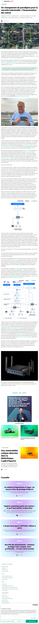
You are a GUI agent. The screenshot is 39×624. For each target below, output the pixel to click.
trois (35, 156)
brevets (2, 157)
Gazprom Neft (17, 327)
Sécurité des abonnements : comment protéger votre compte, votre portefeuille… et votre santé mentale (19, 547)
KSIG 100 (24, 392)
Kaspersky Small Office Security (7, 576)
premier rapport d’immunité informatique (14, 277)
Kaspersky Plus (4, 568)
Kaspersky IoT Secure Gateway (22, 96)
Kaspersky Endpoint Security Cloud (7, 577)
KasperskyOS (4, 4)
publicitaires (3, 63)
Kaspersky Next (4, 584)
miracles (5, 61)
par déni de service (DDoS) (10, 146)
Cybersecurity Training (5, 603)
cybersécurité (12, 63)
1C (22, 270)
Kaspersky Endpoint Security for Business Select (9, 587)
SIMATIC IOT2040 (27, 150)
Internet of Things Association (25, 336)
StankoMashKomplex (5, 326)
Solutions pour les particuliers (7, 564)
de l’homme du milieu (27, 145)
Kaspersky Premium (5, 569)
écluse (9, 170)
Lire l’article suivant (5, 447)
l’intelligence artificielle (17, 61)
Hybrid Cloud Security (5, 601)
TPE (2, 573)
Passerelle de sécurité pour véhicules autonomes (9, 437)
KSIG (20, 392)
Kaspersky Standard (5, 566)
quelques (31, 88)
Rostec (11, 327)
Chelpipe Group (14, 260)
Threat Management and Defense (7, 598)
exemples (35, 88)
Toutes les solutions (5, 571)
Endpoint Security (5, 600)
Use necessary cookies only (7, 621)
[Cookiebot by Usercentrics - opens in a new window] (33, 605)
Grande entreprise (5, 592)
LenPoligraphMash (18, 268)
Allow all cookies (32, 621)
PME (2, 581)
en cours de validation (9, 157)
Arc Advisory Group (34, 276)
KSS (17, 233)
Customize (19, 621)
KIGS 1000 (7, 342)
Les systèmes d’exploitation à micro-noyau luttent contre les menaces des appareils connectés (28, 438)
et (22, 61)
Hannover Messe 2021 (21, 333)
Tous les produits (4, 579)
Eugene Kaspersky (6, 21)
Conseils (19, 483)
